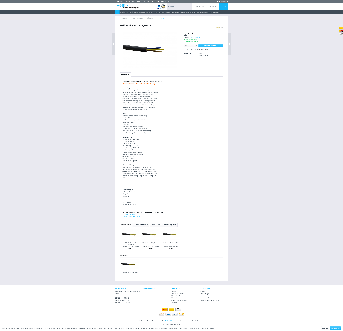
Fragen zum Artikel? (130, 214)
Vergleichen (189, 49)
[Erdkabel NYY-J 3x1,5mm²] (130, 264)
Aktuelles (202, 291)
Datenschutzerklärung (206, 298)
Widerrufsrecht (176, 296)
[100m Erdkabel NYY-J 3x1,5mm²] (131, 235)
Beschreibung (125, 74)
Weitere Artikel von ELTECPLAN (133, 216)
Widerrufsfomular (177, 298)
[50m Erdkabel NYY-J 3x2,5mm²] (151, 235)
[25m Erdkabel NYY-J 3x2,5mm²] (171, 235)
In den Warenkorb (209, 46)
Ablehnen (325, 328)
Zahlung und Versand (178, 294)
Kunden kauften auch (141, 224)
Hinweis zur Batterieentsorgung (209, 300)
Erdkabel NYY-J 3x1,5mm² (130, 272)
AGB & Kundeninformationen (180, 300)
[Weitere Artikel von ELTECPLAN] (219, 27)
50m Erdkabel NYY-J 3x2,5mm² (151, 243)
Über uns (202, 296)
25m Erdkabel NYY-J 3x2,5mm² (171, 243)
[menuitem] (161, 6)
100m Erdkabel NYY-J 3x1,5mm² (131, 243)
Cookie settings (204, 294)
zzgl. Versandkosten (195, 37)
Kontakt (174, 291)
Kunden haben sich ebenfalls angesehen (164, 224)
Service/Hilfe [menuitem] (222, 1)
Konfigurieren (335, 328)
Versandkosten (167, 321)
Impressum (175, 302)
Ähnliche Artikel (126, 224)
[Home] (117, 12)
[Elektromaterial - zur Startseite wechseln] (128, 6)
